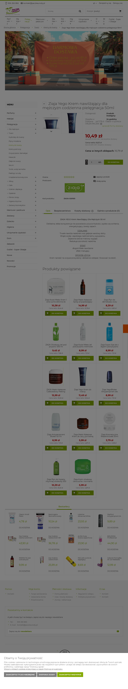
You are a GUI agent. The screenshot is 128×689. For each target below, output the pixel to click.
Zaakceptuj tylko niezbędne (20, 675)
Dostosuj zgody (47, 675)
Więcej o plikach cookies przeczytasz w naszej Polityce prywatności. (33, 669)
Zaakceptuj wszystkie (70, 675)
